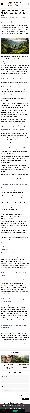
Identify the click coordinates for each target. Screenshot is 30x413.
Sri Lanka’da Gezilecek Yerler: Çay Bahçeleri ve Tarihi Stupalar (23, 366)
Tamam (15, 410)
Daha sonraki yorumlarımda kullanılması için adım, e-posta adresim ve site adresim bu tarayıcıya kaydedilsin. (15, 394)
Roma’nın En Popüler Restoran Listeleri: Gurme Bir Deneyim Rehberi (8, 366)
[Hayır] (28, 408)
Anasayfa (3, 17)
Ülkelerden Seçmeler (9, 17)
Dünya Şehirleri (17, 17)
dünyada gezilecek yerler (12, 349)
